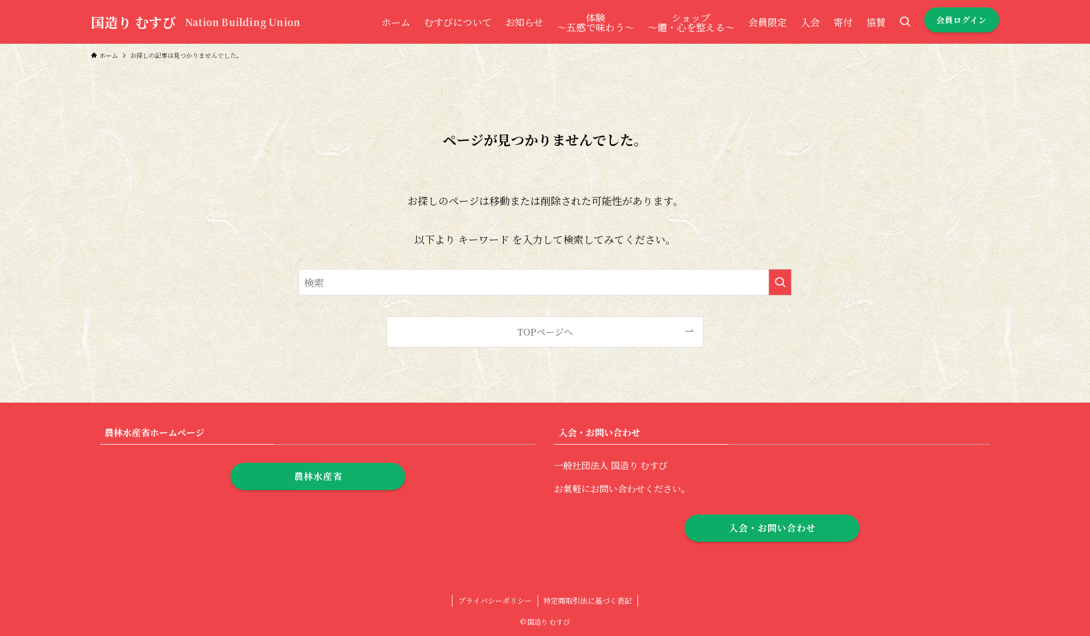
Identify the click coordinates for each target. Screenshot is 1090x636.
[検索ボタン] (904, 22)
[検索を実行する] (780, 282)
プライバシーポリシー (495, 600)
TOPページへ (545, 331)
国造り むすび (133, 22)
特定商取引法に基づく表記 (587, 600)
